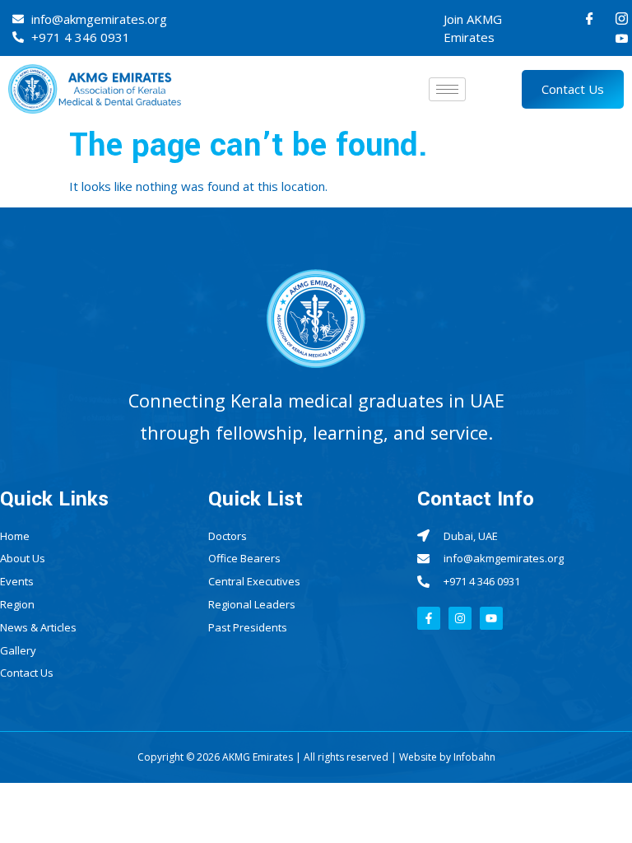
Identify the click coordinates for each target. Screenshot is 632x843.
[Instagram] (622, 18)
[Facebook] (589, 18)
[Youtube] (622, 38)
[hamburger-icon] (447, 89)
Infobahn (474, 757)
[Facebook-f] (428, 618)
